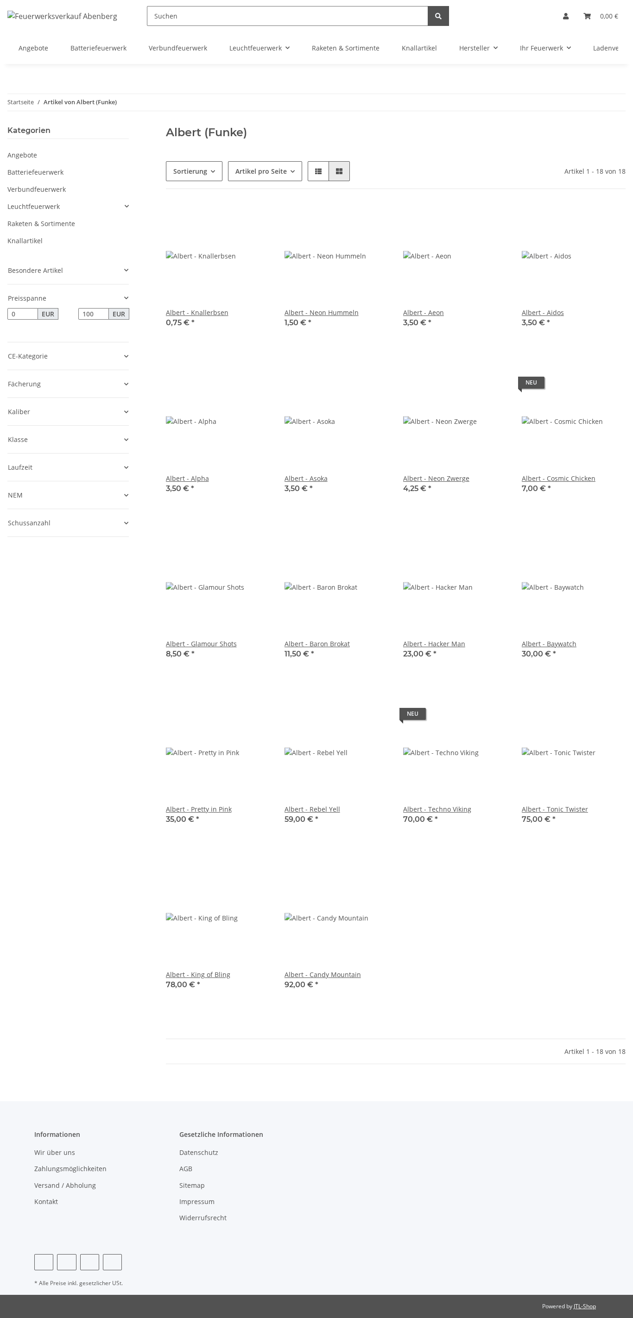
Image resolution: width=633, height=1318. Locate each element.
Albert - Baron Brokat (317, 643)
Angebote (22, 155)
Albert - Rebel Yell (312, 809)
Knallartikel (25, 240)
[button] (566, 16)
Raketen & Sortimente (41, 223)
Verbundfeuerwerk (36, 189)
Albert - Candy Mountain (323, 974)
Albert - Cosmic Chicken (558, 478)
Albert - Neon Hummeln (322, 312)
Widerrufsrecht (203, 1217)
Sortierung (190, 171)
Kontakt (46, 1201)
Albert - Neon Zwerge (436, 478)
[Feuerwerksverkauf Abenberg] (62, 16)
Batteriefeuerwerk (35, 172)
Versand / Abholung (65, 1185)
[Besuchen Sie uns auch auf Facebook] (43, 1262)
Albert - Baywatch (549, 643)
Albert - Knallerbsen (197, 312)
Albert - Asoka (306, 478)
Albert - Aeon (423, 312)
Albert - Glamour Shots (201, 643)
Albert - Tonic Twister (555, 809)
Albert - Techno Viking (437, 809)
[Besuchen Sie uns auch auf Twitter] (66, 1262)
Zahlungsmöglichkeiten (70, 1168)
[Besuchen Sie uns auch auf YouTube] (89, 1262)
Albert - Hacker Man (434, 643)
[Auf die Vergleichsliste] (254, 219)
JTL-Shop (585, 1306)
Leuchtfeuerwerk (33, 206)
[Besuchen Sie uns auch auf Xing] (112, 1262)
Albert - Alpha (187, 478)
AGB (185, 1168)
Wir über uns (54, 1152)
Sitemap (192, 1185)
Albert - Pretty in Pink (199, 809)
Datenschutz (198, 1152)
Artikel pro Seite (261, 171)
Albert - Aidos (543, 312)
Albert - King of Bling (198, 974)
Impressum (197, 1201)
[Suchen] (438, 16)
